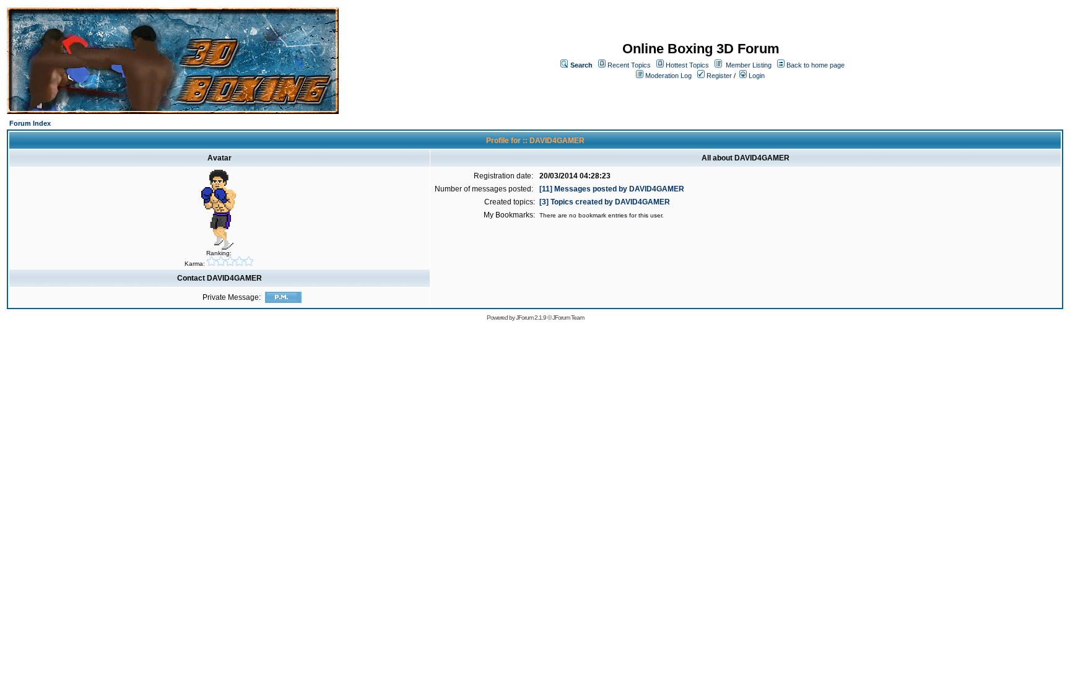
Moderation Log (668, 75)
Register (718, 75)
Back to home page (815, 65)
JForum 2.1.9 (531, 317)
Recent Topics (629, 65)
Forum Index (30, 123)
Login (756, 75)
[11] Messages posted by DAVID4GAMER (611, 189)
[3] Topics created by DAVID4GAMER (604, 202)
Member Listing (749, 65)
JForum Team (568, 317)
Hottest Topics (687, 65)
